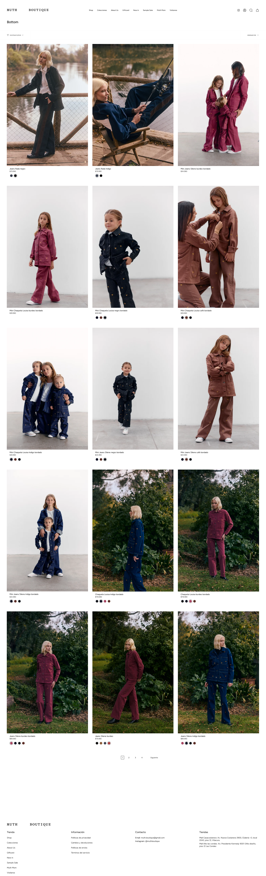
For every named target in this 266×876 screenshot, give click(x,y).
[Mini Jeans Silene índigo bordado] (47, 530)
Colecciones (12, 842)
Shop (9, 837)
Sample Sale (12, 862)
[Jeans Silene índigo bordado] (218, 672)
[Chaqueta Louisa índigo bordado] (133, 531)
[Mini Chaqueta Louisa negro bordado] (133, 247)
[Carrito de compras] (257, 10)
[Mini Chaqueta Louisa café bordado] (218, 247)
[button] (91, 10)
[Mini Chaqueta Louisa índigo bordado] (47, 389)
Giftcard (10, 852)
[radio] (11, 175)
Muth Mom (11, 867)
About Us (11, 847)
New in (10, 857)
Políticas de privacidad (81, 837)
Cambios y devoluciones (82, 842)
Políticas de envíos (79, 847)
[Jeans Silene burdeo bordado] (47, 672)
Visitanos (11, 872)
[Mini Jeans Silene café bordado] (218, 389)
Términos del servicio (80, 852)
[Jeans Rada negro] (47, 105)
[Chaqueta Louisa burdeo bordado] (218, 531)
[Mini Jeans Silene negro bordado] (133, 389)
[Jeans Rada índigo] (133, 105)
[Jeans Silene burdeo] (133, 672)
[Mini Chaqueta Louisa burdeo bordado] (47, 247)
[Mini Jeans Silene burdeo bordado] (218, 105)
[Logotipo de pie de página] (29, 824)
